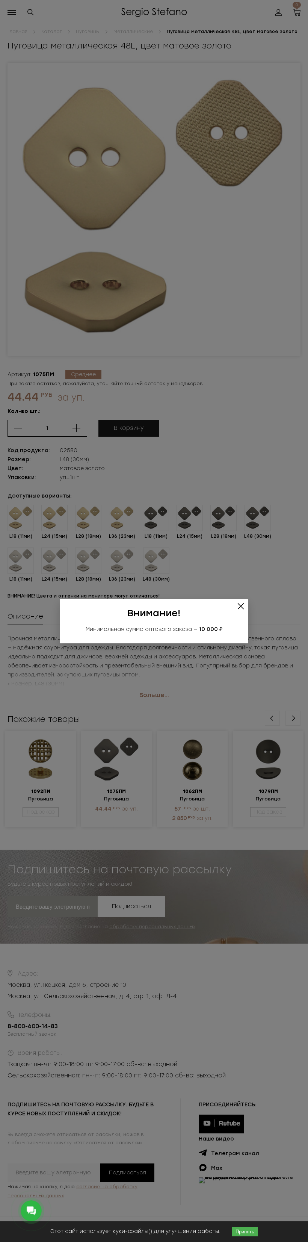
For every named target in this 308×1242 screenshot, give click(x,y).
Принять (245, 1231)
